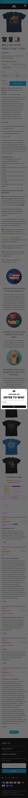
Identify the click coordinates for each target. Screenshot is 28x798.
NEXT (14, 406)
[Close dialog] (26, 390)
